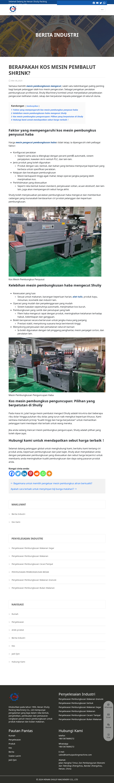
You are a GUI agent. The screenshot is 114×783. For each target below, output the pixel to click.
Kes (13, 645)
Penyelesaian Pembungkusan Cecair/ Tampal (80, 715)
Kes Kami (16, 522)
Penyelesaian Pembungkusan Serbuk (76, 703)
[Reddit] (37, 473)
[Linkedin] (24, 473)
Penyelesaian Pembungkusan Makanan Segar (33, 548)
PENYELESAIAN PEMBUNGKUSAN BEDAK (30, 572)
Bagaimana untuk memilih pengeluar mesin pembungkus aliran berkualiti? (52, 483)
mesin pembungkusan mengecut (43, 86)
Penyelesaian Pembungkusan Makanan (30, 556)
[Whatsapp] (43, 473)
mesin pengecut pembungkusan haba (36, 142)
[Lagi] (49, 473)
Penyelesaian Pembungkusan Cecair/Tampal (32, 564)
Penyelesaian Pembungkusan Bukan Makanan (33, 588)
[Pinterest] (30, 473)
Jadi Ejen (16, 653)
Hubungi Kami (18, 661)
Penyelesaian (18, 622)
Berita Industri (18, 514)
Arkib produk (18, 630)
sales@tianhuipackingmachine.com (75, 754)
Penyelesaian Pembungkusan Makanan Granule (34, 580)
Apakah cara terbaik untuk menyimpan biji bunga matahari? (42, 488)
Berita (11, 751)
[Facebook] (12, 473)
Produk (12, 743)
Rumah (15, 614)
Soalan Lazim (15, 756)
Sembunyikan (32, 106)
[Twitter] (18, 473)
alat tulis (78, 296)
